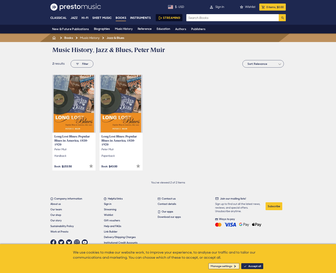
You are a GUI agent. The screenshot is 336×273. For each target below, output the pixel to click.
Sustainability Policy (62, 226)
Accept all (254, 266)
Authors (180, 29)
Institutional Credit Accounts (120, 242)
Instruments (140, 18)
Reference (145, 29)
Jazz (74, 18)
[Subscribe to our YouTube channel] (86, 242)
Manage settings (221, 266)
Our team (56, 209)
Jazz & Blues (115, 38)
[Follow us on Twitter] (62, 242)
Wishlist (250, 7)
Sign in (219, 7)
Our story (56, 220)
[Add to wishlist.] (91, 166)
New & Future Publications (70, 29)
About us (55, 204)
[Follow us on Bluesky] (70, 242)
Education (163, 29)
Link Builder (110, 231)
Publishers (198, 29)
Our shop (55, 215)
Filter (85, 64)
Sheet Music (102, 18)
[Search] (282, 17)
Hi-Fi (85, 18)
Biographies (102, 29)
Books (121, 18)
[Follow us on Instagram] (78, 242)
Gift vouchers (112, 220)
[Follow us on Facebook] (54, 242)
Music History (124, 29)
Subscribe (274, 206)
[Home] (54, 38)
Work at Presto (59, 231)
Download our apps (169, 217)
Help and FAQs (112, 226)
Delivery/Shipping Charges (120, 237)
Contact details (167, 204)
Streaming (171, 18)
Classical (58, 18)
